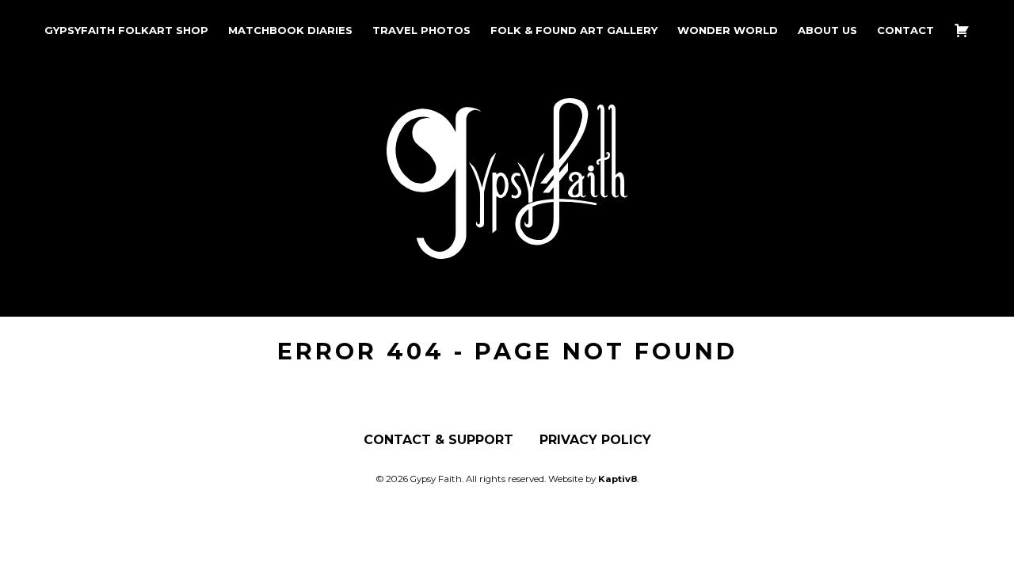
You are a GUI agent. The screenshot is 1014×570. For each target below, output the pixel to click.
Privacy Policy (595, 440)
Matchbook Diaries (290, 30)
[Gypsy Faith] (507, 247)
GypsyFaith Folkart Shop (126, 30)
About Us (827, 30)
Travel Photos (421, 30)
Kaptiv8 (617, 478)
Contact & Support (438, 440)
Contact (905, 30)
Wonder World (727, 30)
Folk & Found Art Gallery (574, 30)
